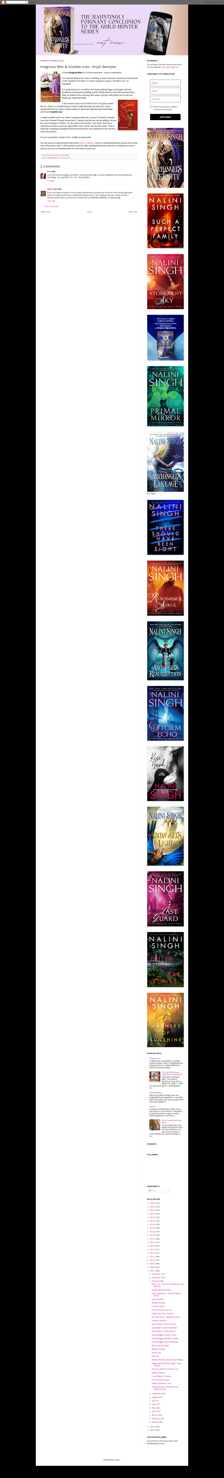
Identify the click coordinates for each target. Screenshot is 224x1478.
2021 (152, 1221)
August (155, 1397)
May (154, 1408)
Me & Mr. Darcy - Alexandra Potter (166, 1317)
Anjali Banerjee (53, 158)
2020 (152, 1225)
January (155, 1422)
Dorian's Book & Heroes (162, 1310)
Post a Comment (51, 206)
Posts (153, 1191)
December (156, 1274)
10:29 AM (51, 201)
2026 (152, 1203)
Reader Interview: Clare (161, 1383)
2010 (152, 1260)
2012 (152, 1253)
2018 (152, 1232)
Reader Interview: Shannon (163, 1313)
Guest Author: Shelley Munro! (164, 1331)
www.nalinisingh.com (170, 67)
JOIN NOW (165, 117)
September (156, 1394)
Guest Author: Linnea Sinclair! (164, 1324)
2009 (152, 1264)
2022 (152, 1217)
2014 (152, 1246)
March (155, 1415)
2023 (152, 1214)
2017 (152, 1235)
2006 (152, 1427)
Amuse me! (156, 1353)
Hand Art (155, 1356)
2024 (152, 1210)
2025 (152, 1207)
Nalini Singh (52, 189)
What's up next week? (160, 1346)
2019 (152, 1228)
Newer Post (46, 212)
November (156, 1278)
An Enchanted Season (161, 1380)
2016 (152, 1239)
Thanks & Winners (159, 1321)
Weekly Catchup (158, 1303)
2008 (152, 1267)
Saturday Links (158, 1299)
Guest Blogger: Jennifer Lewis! (164, 1335)
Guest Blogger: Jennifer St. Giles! (165, 1338)
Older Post (132, 212)
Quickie (152, 1106)
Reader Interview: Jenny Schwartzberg (167, 1360)
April (154, 1411)
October (155, 1281)
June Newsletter (155, 1093)
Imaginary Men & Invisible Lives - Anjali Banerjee (165, 1388)
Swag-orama (154, 1058)
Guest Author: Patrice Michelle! (164, 1328)
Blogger (117, 1460)
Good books (65, 158)
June (154, 1404)
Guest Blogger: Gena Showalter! (165, 1342)
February (156, 1419)
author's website (86, 143)
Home (89, 212)
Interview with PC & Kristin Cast (165, 1369)
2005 (152, 1430)
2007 (152, 1271)
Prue (49, 171)
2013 (152, 1249)
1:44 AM (50, 181)
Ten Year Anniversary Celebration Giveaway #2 (172, 1073)
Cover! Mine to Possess (161, 1376)
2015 (152, 1242)
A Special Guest (158, 1306)
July (153, 1401)
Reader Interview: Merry (161, 1290)
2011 (152, 1257)
